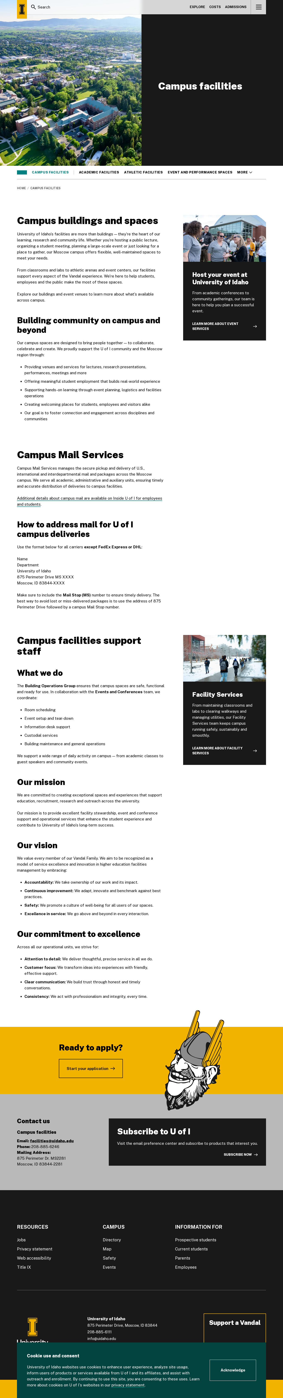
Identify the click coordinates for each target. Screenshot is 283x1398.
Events (109, 1267)
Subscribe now (238, 1155)
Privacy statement (34, 1249)
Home (21, 188)
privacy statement (128, 1385)
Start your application (87, 1068)
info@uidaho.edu (101, 1338)
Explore (197, 7)
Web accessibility (34, 1258)
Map (107, 1249)
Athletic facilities (143, 172)
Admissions (236, 7)
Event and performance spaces (200, 172)
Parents (182, 1258)
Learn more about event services (215, 326)
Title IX (24, 1267)
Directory (112, 1239)
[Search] (33, 7)
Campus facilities (50, 172)
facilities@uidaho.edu (52, 1141)
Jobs (21, 1239)
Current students (191, 1249)
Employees (186, 1267)
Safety (109, 1258)
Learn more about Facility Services (217, 750)
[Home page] (22, 9)
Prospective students (195, 1239)
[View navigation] (259, 7)
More (244, 172)
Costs (215, 7)
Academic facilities (99, 172)
